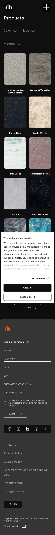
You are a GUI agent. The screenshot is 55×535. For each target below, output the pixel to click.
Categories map (15, 491)
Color (7, 30)
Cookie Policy (13, 461)
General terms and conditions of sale (25, 472)
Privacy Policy (13, 453)
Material (9, 44)
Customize (25, 296)
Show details (39, 278)
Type (26, 30)
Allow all (27, 287)
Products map (13, 483)
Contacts (10, 445)
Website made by (11, 526)
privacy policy (26, 400)
